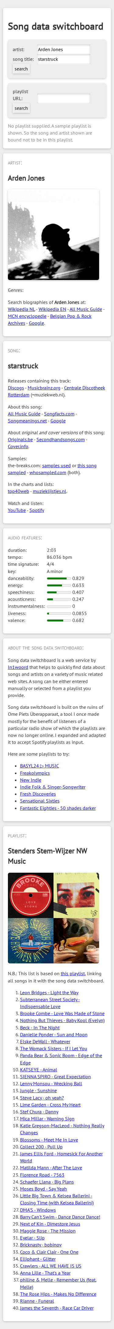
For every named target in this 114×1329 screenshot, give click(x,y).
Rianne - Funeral (37, 1301)
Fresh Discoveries (38, 794)
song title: (23, 59)
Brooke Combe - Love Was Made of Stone (62, 1013)
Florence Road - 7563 (42, 1175)
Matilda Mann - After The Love (51, 1168)
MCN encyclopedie (27, 316)
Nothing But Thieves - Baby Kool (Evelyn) (62, 1020)
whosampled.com (47, 472)
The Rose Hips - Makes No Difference (58, 1294)
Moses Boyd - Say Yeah (43, 1189)
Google (36, 323)
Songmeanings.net (27, 421)
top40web (18, 491)
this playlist (73, 973)
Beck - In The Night (40, 1027)
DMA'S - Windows (38, 1210)
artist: (18, 49)
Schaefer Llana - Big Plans (47, 1182)
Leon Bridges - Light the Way (49, 992)
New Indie (30, 780)
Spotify (36, 510)
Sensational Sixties (40, 801)
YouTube (17, 510)
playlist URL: (20, 94)
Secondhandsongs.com (60, 439)
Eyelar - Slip (32, 1238)
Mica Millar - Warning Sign (47, 1119)
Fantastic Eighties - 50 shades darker (58, 808)
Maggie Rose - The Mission (48, 1231)
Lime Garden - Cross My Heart (50, 1105)
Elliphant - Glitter (38, 1259)
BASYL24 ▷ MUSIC (39, 766)
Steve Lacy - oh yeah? (42, 1098)
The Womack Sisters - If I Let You (53, 1048)
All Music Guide (86, 309)
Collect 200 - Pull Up (41, 1147)
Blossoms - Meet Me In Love (49, 1140)
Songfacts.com (59, 414)
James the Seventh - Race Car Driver (57, 1308)
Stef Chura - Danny (39, 1112)
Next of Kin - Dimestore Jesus (50, 1224)
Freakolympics (35, 773)
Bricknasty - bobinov (41, 1245)
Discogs (16, 388)
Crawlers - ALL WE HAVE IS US (50, 1266)
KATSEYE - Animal (38, 1070)
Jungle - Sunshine (38, 1090)
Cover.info (18, 446)
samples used (56, 465)
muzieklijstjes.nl (49, 491)
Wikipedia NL (21, 309)
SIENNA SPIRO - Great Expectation (55, 1076)
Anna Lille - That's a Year (45, 1273)
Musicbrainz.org (44, 388)
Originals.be (20, 439)
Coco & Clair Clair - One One (49, 1252)
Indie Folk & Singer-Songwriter (52, 787)
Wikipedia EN (52, 309)
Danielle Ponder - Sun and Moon (54, 1034)
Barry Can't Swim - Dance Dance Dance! (60, 1217)
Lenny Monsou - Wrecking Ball (51, 1083)
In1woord (18, 667)
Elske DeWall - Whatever (45, 1041)
